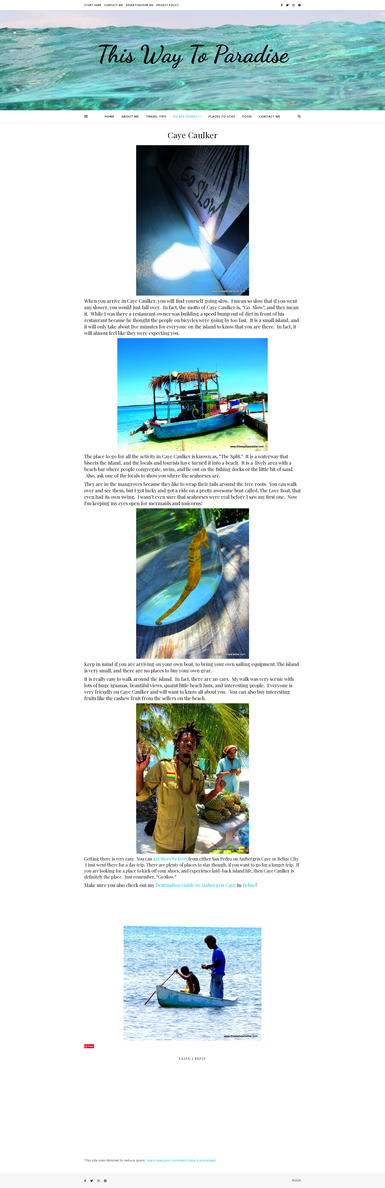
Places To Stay (222, 116)
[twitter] (287, 5)
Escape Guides (185, 116)
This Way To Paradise (192, 54)
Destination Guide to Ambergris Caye (195, 885)
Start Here (92, 5)
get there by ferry (170, 859)
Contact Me (113, 5)
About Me (130, 116)
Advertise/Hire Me (140, 5)
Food (247, 116)
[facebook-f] (282, 5)
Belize (249, 885)
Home (109, 116)
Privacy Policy (167, 5)
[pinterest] (299, 5)
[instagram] (293, 5)
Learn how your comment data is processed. (181, 1160)
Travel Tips (156, 116)
